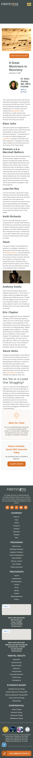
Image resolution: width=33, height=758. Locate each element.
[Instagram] (16, 507)
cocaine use (6, 138)
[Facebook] (7, 507)
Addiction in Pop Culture (19, 55)
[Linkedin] (25, 507)
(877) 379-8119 (17, 624)
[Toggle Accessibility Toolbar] (4, 745)
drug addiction (16, 111)
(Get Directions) (16, 626)
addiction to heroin (11, 253)
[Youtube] (21, 507)
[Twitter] (12, 507)
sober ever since (11, 372)
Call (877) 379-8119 (16, 464)
